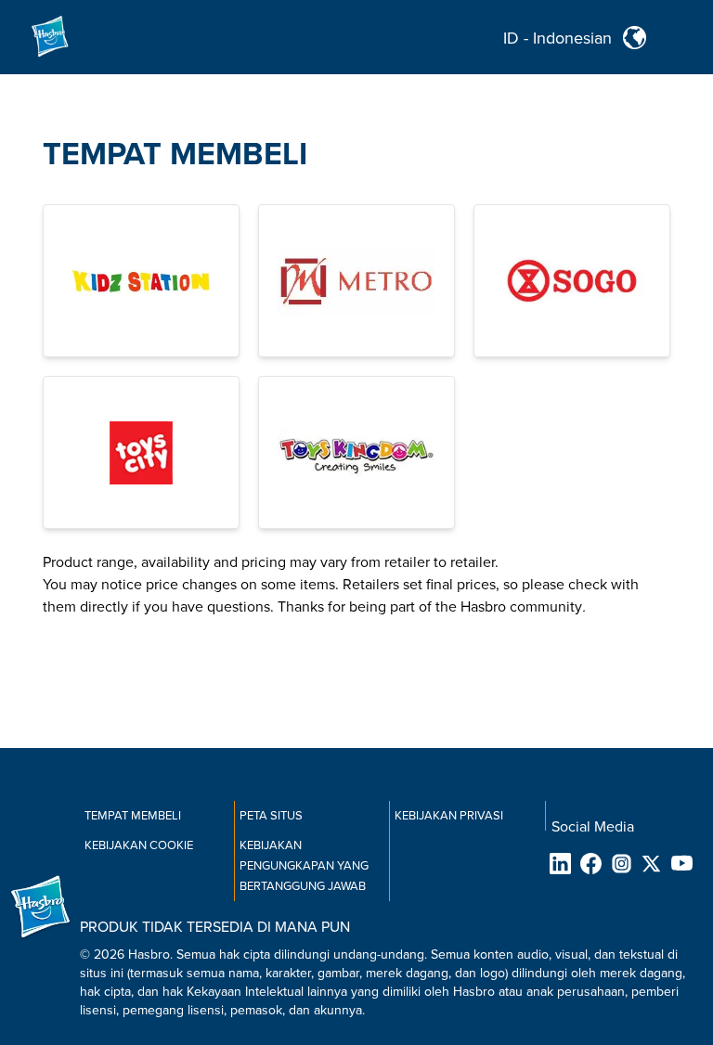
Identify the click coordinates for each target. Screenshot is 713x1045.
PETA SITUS (271, 815)
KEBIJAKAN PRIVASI (449, 815)
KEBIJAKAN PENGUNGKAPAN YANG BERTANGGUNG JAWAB (304, 866)
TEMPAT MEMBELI (175, 154)
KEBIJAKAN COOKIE (138, 845)
